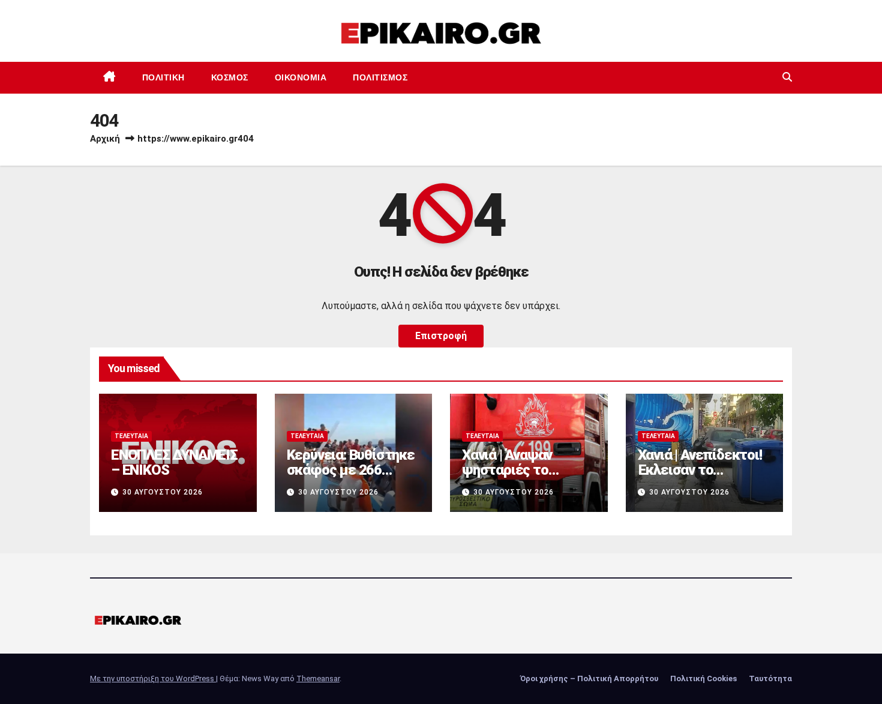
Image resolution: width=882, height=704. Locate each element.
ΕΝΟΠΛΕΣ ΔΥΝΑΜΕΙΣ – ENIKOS (174, 462)
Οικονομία (301, 77)
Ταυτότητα (770, 678)
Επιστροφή (441, 335)
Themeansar (318, 678)
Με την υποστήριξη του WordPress (153, 678)
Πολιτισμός (380, 77)
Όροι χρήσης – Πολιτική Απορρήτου (589, 678)
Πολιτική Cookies (703, 678)
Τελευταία (131, 436)
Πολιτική (163, 77)
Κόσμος (229, 77)
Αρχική (105, 138)
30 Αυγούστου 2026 (162, 492)
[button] (787, 77)
